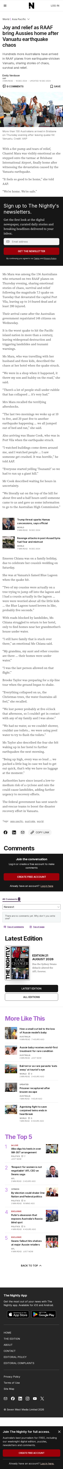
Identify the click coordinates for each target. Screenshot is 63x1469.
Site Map (9, 1388)
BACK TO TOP (29, 1265)
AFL (13, 1178)
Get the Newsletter (31, 251)
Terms (37, 258)
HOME (7, 1332)
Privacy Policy (50, 258)
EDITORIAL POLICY (15, 1357)
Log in (55, 5)
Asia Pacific (19, 19)
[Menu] (5, 5)
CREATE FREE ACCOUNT (31, 876)
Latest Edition (31, 988)
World (5, 19)
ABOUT (8, 1344)
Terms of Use (12, 1382)
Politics (15, 1156)
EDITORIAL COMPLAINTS (19, 1363)
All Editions (31, 997)
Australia (30, 821)
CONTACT (10, 1350)
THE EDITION (12, 1338)
